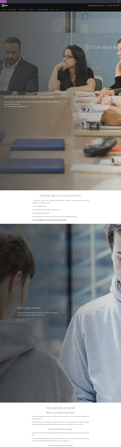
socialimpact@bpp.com (63, 441)
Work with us (31, 9)
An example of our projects (25, 319)
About (52, 9)
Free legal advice (12, 9)
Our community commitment (42, 9)
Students (4, 9)
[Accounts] (118, 1)
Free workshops (22, 9)
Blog (57, 9)
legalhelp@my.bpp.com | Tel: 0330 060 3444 (103, 5)
